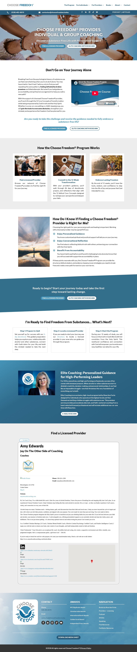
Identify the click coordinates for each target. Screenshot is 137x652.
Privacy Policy (86, 648)
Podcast (116, 12)
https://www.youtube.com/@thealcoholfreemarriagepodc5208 (39, 576)
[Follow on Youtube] (96, 12)
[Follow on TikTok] (93, 12)
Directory (61, 337)
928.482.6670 (46, 610)
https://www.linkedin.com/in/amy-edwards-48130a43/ (36, 550)
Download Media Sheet (68, 637)
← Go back (24, 440)
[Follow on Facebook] (82, 12)
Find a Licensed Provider (53, 46)
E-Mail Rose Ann (69, 414)
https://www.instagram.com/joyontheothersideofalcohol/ (37, 568)
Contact (127, 5)
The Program (69, 5)
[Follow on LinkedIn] (85, 12)
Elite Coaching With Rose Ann (82, 46)
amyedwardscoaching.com (28, 496)
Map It (22, 490)
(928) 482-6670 (17, 12)
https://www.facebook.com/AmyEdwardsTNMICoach (37, 559)
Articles (126, 12)
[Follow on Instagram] (89, 12)
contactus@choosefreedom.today (55, 12)
